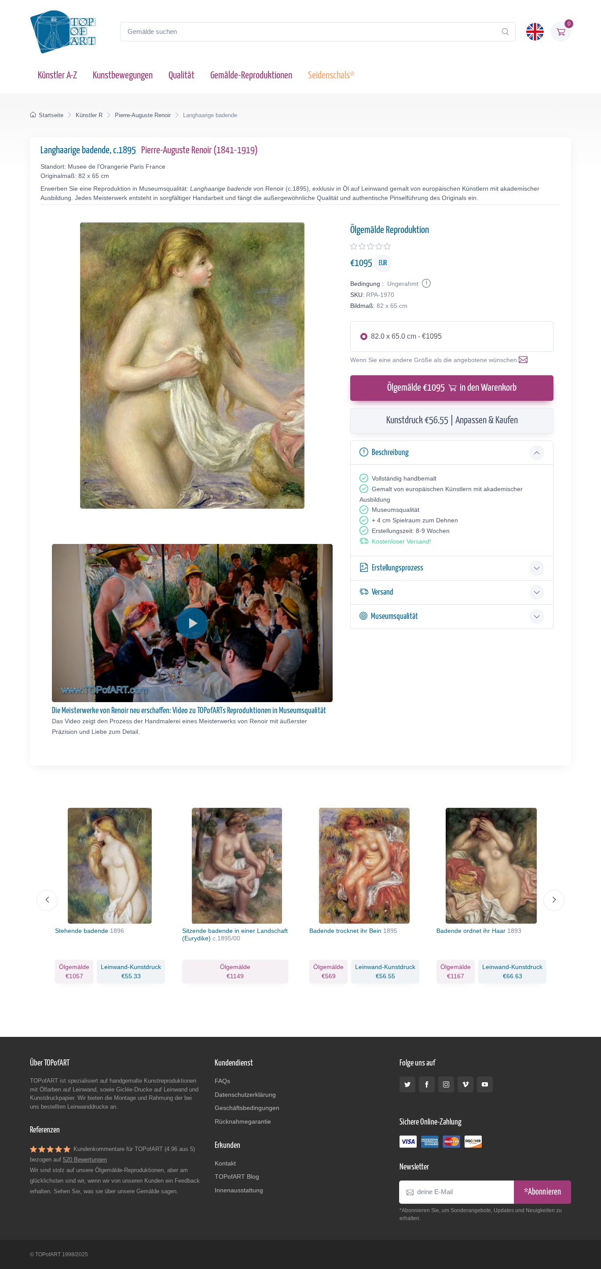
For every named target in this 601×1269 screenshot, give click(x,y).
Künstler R (89, 115)
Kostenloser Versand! (401, 541)
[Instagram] (446, 1084)
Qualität (181, 75)
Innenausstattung (239, 1190)
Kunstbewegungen (123, 75)
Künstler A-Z (57, 75)
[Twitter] (407, 1084)
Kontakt (225, 1163)
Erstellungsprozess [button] (397, 568)
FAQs (222, 1080)
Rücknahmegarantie (243, 1121)
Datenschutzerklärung (245, 1094)
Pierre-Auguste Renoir (143, 115)
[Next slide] (553, 900)
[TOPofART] (63, 31)
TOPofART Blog (237, 1176)
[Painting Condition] (425, 283)
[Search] (505, 31)
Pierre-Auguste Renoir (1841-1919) (199, 150)
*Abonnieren (542, 1192)
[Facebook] (427, 1084)
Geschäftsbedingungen (247, 1107)
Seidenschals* (331, 75)
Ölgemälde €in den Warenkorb (452, 388)
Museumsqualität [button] (394, 616)
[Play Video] (192, 623)
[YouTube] (485, 1084)
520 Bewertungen (85, 1159)
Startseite (51, 115)
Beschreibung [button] (390, 452)
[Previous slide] (47, 900)
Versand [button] (382, 592)
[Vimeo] (465, 1084)
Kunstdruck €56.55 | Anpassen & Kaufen (452, 420)
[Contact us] (525, 359)
